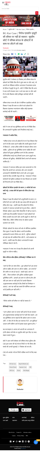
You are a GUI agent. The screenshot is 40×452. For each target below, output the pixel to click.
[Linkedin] (22, 54)
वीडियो (32, 420)
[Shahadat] (20, 382)
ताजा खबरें (5, 420)
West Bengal (26, 370)
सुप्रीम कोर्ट (12, 29)
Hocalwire (23, 448)
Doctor (18, 370)
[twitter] (15, 54)
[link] (25, 54)
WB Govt (12, 370)
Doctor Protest (13, 367)
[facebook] (12, 54)
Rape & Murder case (23, 363)
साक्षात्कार (14, 420)
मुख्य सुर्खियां (6, 417)
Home (5, 29)
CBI (30, 367)
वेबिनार (32, 417)
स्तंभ (13, 417)
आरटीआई (24, 417)
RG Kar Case (13, 363)
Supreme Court (22, 367)
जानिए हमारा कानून (26, 420)
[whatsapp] (19, 54)
